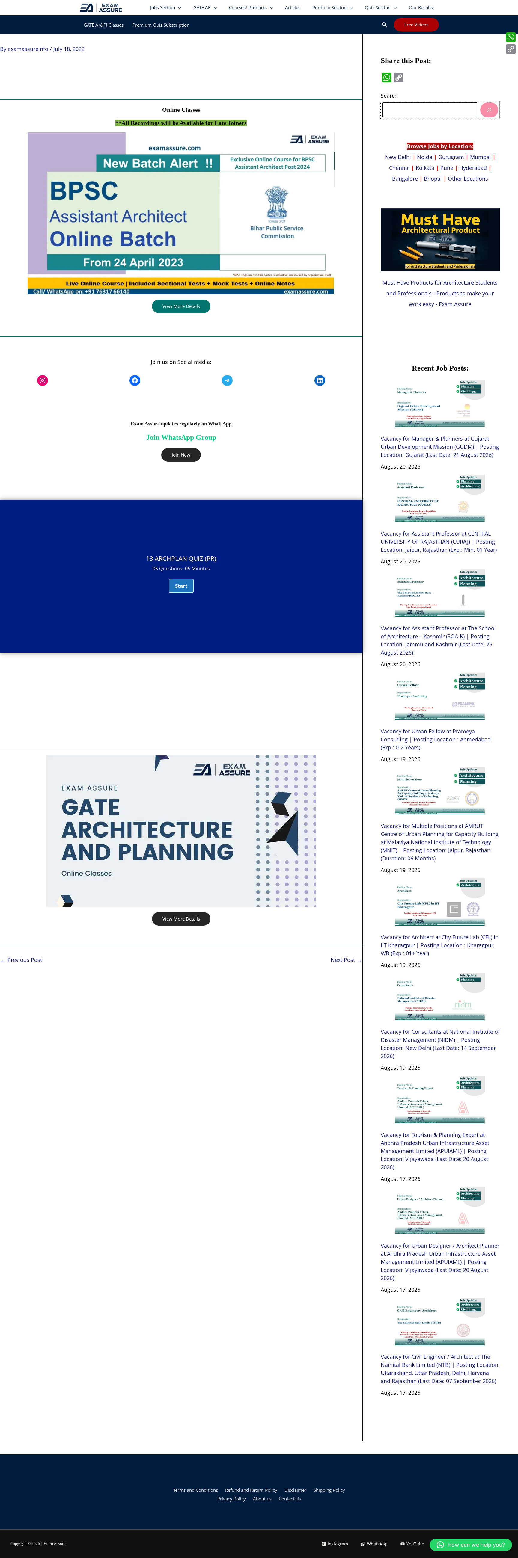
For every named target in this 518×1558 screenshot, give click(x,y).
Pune (446, 167)
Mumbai (480, 157)
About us (262, 1499)
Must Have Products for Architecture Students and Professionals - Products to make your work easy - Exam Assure (440, 293)
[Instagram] (42, 380)
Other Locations (468, 178)
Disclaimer (295, 1490)
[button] (384, 24)
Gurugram (451, 157)
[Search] (489, 109)
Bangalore (405, 178)
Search (389, 95)
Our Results (421, 7)
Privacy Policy (231, 1499)
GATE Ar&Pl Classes (104, 25)
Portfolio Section (329, 7)
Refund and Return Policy (251, 1490)
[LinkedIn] (319, 380)
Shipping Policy (329, 1490)
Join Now (181, 455)
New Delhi (398, 157)
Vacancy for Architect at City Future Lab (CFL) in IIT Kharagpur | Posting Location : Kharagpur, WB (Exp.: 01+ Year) (440, 945)
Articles (292, 7)
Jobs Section (162, 7)
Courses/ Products (248, 7)
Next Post (346, 959)
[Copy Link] (511, 49)
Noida (424, 157)
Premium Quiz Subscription (160, 25)
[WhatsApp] (511, 37)
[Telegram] (227, 380)
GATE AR (202, 7)
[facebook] (135, 380)
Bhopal (433, 178)
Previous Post (21, 959)
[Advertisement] (181, 701)
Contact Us (290, 1499)
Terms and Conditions (195, 1490)
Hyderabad (473, 167)
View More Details (181, 306)
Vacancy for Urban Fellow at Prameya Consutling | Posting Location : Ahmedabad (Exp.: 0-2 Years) (436, 739)
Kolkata (425, 167)
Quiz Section (378, 7)
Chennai (399, 167)
